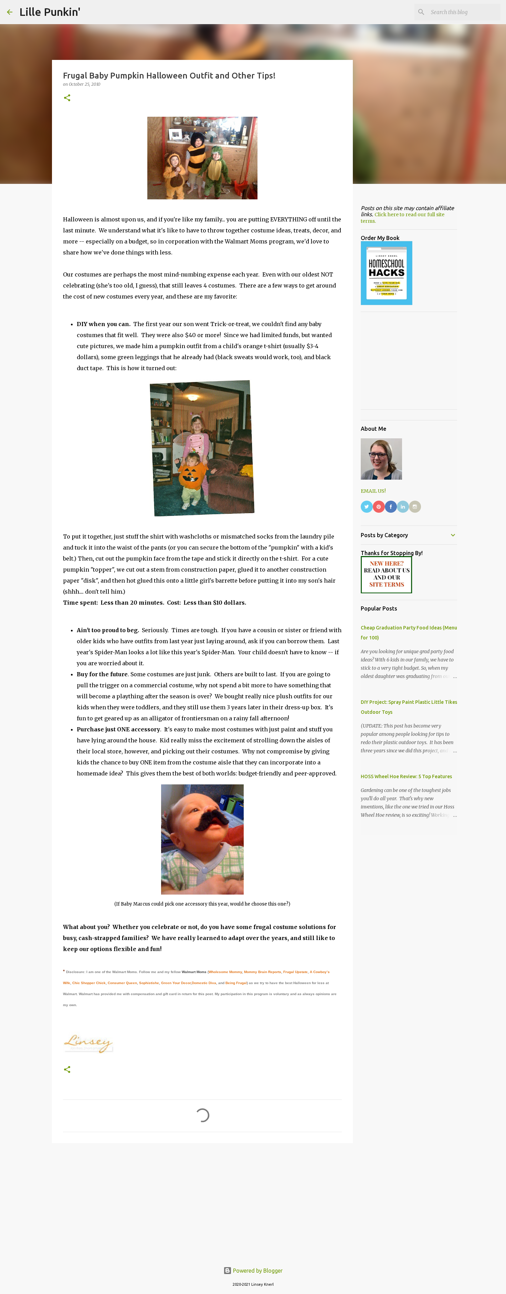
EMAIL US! (373, 491)
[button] (67, 98)
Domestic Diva (204, 983)
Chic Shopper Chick (89, 983)
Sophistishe (149, 983)
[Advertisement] (202, 1202)
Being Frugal (236, 983)
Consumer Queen (122, 983)
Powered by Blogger (257, 1270)
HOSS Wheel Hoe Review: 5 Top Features (406, 776)
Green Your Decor (176, 983)
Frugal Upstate (295, 972)
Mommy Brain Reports (262, 972)
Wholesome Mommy (225, 972)
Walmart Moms (194, 972)
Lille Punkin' (50, 12)
